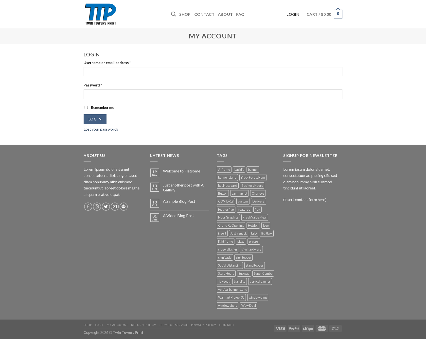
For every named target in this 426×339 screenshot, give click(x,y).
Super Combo (263, 273)
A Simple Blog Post (179, 201)
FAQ (240, 14)
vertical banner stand (232, 289)
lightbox (266, 233)
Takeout (224, 281)
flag (257, 209)
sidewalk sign (227, 249)
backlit (239, 169)
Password (93, 85)
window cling (258, 297)
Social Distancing (229, 265)
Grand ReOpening (231, 225)
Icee (266, 225)
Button (222, 193)
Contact (204, 14)
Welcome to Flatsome (181, 171)
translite (239, 281)
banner (253, 169)
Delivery (258, 201)
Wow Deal (248, 305)
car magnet (239, 193)
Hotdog (253, 225)
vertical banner (260, 281)
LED (254, 233)
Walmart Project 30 (231, 297)
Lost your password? (101, 129)
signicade (224, 257)
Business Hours (252, 185)
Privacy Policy (203, 325)
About (225, 14)
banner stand (227, 177)
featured (244, 209)
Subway (244, 273)
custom (243, 201)
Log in (95, 119)
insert (222, 233)
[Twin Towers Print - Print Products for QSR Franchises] (124, 14)
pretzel (254, 241)
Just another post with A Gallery (183, 187)
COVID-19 (225, 201)
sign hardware (251, 249)
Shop (185, 14)
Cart (99, 325)
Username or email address (107, 63)
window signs (227, 305)
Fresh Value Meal (254, 217)
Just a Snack (239, 233)
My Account (117, 325)
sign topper (243, 257)
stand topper (254, 265)
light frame (225, 241)
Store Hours (226, 273)
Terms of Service (173, 325)
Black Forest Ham (253, 177)
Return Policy (143, 325)
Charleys (258, 193)
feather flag (226, 209)
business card (227, 185)
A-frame (224, 169)
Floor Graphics (228, 217)
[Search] (173, 14)
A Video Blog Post (178, 215)
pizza (241, 241)
